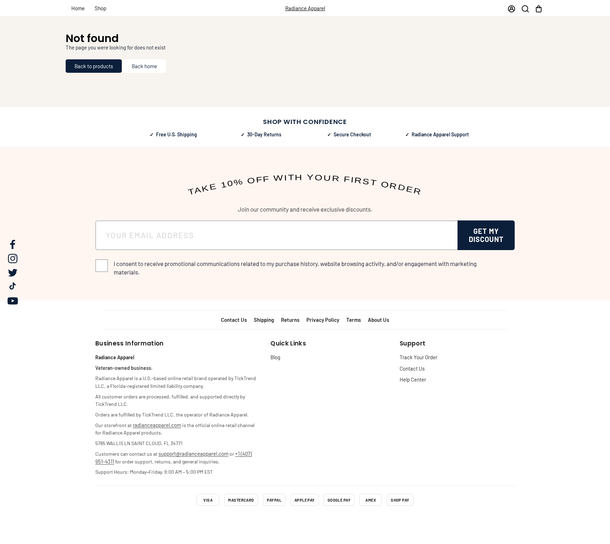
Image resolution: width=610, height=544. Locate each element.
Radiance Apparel (305, 8)
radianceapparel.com (157, 425)
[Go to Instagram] (286, 520)
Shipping (264, 320)
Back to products (93, 66)
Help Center (413, 379)
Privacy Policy (322, 320)
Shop (100, 8)
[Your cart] (538, 8)
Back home (144, 66)
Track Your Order (418, 357)
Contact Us (234, 320)
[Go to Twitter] (305, 520)
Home (78, 8)
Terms (353, 320)
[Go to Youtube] (343, 520)
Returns (290, 320)
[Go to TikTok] (324, 520)
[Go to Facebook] (267, 520)
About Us (378, 320)
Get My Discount (486, 235)
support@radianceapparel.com (193, 453)
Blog (275, 357)
